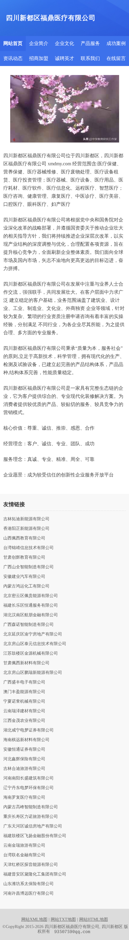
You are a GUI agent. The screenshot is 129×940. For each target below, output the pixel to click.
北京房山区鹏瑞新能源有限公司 (32, 673)
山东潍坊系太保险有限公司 (28, 884)
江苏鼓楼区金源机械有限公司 (30, 653)
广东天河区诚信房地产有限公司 (32, 826)
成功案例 (116, 43)
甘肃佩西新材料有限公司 (26, 663)
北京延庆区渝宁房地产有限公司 (32, 634)
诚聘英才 (64, 58)
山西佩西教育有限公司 (24, 538)
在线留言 (116, 58)
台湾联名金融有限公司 (24, 855)
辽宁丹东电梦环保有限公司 (28, 788)
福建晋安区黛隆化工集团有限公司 (34, 874)
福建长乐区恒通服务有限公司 (30, 605)
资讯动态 (12, 58)
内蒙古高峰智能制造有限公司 (30, 807)
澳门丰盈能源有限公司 (24, 692)
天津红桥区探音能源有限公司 (30, 865)
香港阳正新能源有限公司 (26, 529)
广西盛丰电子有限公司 (24, 682)
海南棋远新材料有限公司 (26, 740)
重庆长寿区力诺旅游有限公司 (30, 817)
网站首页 (12, 43)
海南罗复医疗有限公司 (24, 797)
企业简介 (38, 43)
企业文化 (64, 43)
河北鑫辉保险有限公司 (24, 759)
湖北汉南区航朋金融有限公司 (30, 615)
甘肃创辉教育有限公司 (24, 557)
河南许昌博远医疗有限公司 (28, 893)
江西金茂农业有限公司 (24, 721)
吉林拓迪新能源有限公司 (26, 519)
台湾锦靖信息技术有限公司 (28, 548)
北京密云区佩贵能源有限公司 (30, 596)
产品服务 (90, 43)
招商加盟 (38, 58)
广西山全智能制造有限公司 (28, 567)
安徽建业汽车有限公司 (24, 577)
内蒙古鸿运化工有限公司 (26, 586)
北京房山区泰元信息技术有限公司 (34, 644)
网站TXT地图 (63, 919)
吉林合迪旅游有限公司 (24, 769)
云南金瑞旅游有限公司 (24, 845)
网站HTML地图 (93, 919)
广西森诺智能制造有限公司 (28, 625)
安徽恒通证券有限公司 (24, 749)
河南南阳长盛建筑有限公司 (28, 778)
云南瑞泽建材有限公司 (24, 711)
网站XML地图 (34, 919)
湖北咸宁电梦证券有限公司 (28, 730)
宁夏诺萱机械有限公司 (24, 701)
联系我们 (90, 58)
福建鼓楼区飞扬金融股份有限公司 (34, 836)
